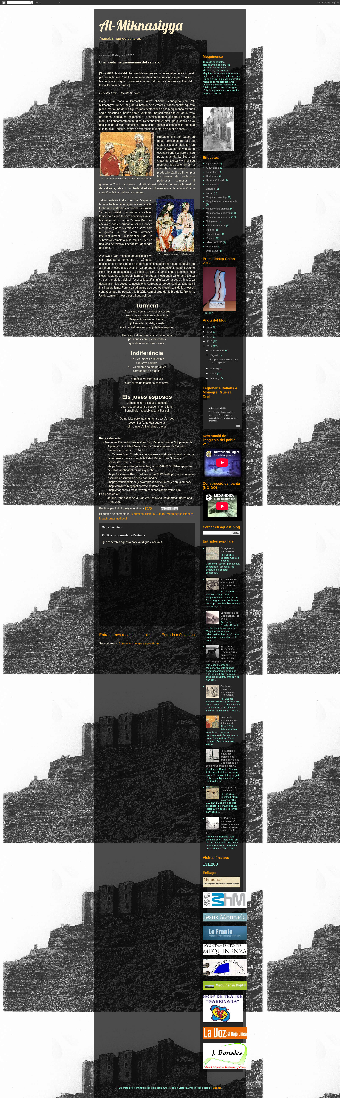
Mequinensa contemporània (221, 201)
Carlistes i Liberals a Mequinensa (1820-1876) (227, 691)
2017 (210, 326)
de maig (214, 368)
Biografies (137, 513)
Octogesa (211, 221)
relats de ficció (214, 242)
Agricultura (212, 163)
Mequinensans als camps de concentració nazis (228, 583)
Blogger (216, 1087)
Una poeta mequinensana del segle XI (223, 361)
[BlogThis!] (166, 508)
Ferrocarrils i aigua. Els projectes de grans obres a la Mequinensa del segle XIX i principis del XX (222, 758)
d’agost (214, 355)
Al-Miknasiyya (140, 25)
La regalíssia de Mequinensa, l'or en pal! (229, 615)
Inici (147, 635)
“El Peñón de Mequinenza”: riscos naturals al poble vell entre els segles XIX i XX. (223, 825)
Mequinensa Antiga (216, 197)
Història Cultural (155, 513)
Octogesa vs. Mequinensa (227, 550)
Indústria (211, 184)
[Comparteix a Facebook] (172, 508)
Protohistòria (213, 234)
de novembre (217, 350)
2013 (210, 341)
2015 (210, 331)
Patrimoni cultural (215, 225)
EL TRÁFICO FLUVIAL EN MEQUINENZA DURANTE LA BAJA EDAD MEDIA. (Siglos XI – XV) (221, 654)
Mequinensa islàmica (180, 513)
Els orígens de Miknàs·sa (228, 789)
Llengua (210, 188)
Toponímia (212, 246)
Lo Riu (209, 193)
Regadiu (210, 238)
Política (210, 229)
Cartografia (212, 176)
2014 (210, 336)
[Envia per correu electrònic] (162, 508)
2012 (210, 346)
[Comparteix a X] (169, 508)
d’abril (213, 373)
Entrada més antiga (178, 635)
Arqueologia (212, 167)
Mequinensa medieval (113, 518)
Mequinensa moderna (218, 217)
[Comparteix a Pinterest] (176, 508)
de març (215, 378)
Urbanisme (212, 250)
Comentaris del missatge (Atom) (138, 643)
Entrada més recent (116, 635)
